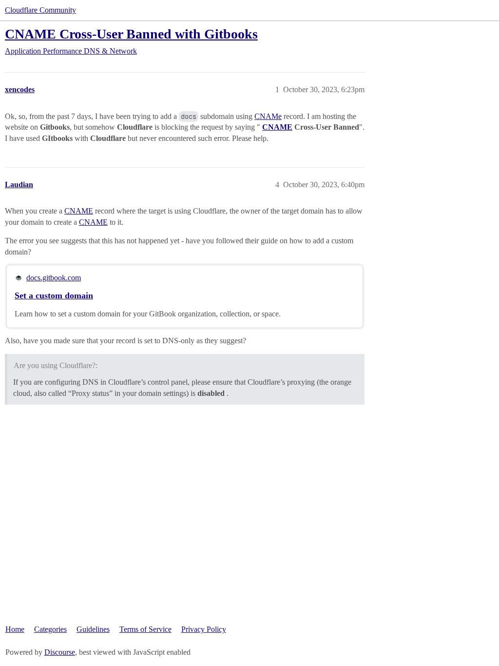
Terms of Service (145, 629)
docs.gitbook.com (53, 278)
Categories (50, 629)
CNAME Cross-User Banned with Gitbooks (131, 33)
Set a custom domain (54, 295)
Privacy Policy (203, 629)
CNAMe (268, 116)
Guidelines (93, 629)
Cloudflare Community (40, 10)
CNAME (277, 127)
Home (14, 629)
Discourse (59, 652)
